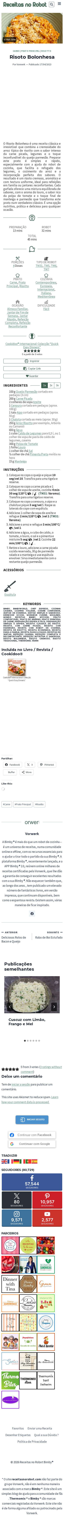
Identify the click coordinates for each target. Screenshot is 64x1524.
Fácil (46, 309)
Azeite (37, 402)
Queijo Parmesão (26, 392)
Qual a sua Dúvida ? (46, 1435)
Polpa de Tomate (27, 444)
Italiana (46, 293)
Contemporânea (46, 282)
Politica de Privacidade (32, 1442)
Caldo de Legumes (30, 433)
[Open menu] (59, 3)
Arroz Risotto (24, 423)
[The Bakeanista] (46, 1361)
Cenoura (16, 405)
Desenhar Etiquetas (18, 1435)
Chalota (16, 419)
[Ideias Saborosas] (10, 1303)
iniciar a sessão (21, 1084)
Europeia (46, 286)
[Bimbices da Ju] (46, 1245)
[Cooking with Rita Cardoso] (28, 1265)
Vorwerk (21, 64)
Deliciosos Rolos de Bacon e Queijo (13, 937)
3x (57, 385)
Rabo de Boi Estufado (49, 935)
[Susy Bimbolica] (28, 1361)
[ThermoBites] (10, 1380)
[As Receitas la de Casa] (28, 1245)
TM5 (46, 266)
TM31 (39, 266)
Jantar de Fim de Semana (17, 314)
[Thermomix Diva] (28, 1380)
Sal (31, 451)
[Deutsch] (17, 1161)
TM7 (46, 269)
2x (51, 385)
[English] (4, 1161)
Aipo (19, 412)
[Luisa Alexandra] (28, 1303)
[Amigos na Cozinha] (10, 1245)
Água (19, 430)
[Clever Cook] (10, 1265)
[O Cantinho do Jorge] (10, 1322)
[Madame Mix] (46, 1303)
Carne (16, 51)
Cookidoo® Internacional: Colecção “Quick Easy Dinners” (32, 345)
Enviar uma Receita (40, 1428)
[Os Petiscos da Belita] (10, 1342)
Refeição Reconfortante (19, 324)
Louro (22, 447)
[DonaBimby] (28, 1284)
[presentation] (32, 994)
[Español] (35, 1161)
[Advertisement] (32, 104)
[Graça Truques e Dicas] (46, 1284)
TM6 (53, 266)
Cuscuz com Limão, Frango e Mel (27, 1022)
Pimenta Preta (39, 454)
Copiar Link (34, 368)
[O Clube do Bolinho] (28, 1322)
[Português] (29, 1161)
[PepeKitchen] (28, 1342)
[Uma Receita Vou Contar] (10, 1400)
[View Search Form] (51, 4)
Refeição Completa (17, 321)
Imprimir (34, 361)
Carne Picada (24, 399)
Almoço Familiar (17, 309)
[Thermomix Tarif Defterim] (46, 1380)
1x (44, 385)
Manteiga (20, 461)
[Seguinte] (54, 1007)
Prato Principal (30, 51)
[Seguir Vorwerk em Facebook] (32, 914)
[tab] (25, 1041)
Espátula (10, 595)
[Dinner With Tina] (10, 1284)
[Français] (10, 1161)
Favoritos (18, 1428)
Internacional (45, 289)
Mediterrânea (46, 297)
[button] (25, 351)
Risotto (46, 51)
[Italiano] (23, 1161)
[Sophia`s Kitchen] (10, 1361)
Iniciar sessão (35, 1119)
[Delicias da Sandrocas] (46, 1265)
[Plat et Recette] (46, 1342)
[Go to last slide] (10, 1007)
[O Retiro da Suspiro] (46, 1322)
